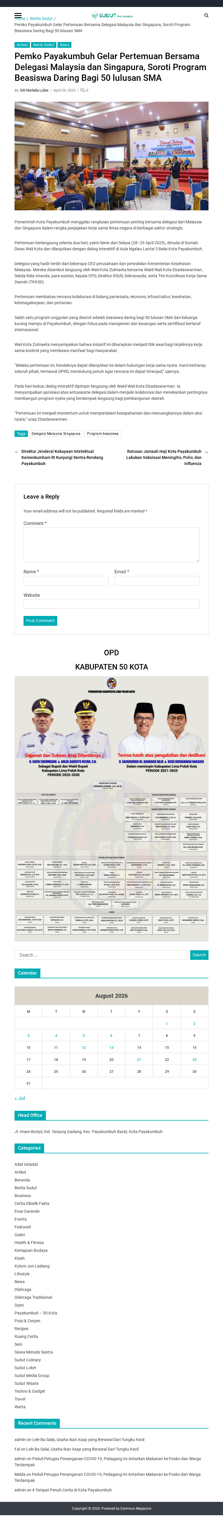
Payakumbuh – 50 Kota (36, 1313)
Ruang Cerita (26, 1336)
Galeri (20, 1234)
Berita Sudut (43, 45)
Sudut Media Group (32, 1375)
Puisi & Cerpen (27, 1320)
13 (111, 1048)
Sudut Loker (25, 1367)
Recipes (21, 1328)
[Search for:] (100, 956)
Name (31, 571)
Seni (18, 1344)
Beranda (22, 1180)
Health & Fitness (29, 1242)
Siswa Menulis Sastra (34, 1352)
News (64, 45)
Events (21, 1219)
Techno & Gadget (30, 1391)
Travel (20, 1399)
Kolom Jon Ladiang (32, 1266)
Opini (19, 1305)
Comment (35, 523)
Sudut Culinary (28, 1360)
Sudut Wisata (27, 1383)
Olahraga (23, 1289)
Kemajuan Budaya (31, 1250)
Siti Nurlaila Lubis (34, 90)
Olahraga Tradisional (33, 1297)
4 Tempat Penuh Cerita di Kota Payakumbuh (72, 1490)
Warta (20, 1407)
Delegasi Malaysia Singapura (56, 434)
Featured (23, 1227)
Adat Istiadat (26, 1164)
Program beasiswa (103, 434)
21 (139, 1060)
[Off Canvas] (18, 15)
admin (20, 1439)
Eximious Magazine (136, 1509)
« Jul (20, 1098)
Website (32, 595)
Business (23, 1195)
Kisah (20, 1258)
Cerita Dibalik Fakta (32, 1203)
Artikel (22, 45)
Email (121, 571)
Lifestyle (22, 1274)
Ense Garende (27, 1211)
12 (84, 1048)
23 (195, 1060)
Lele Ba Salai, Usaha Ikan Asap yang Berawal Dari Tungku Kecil (88, 1439)
